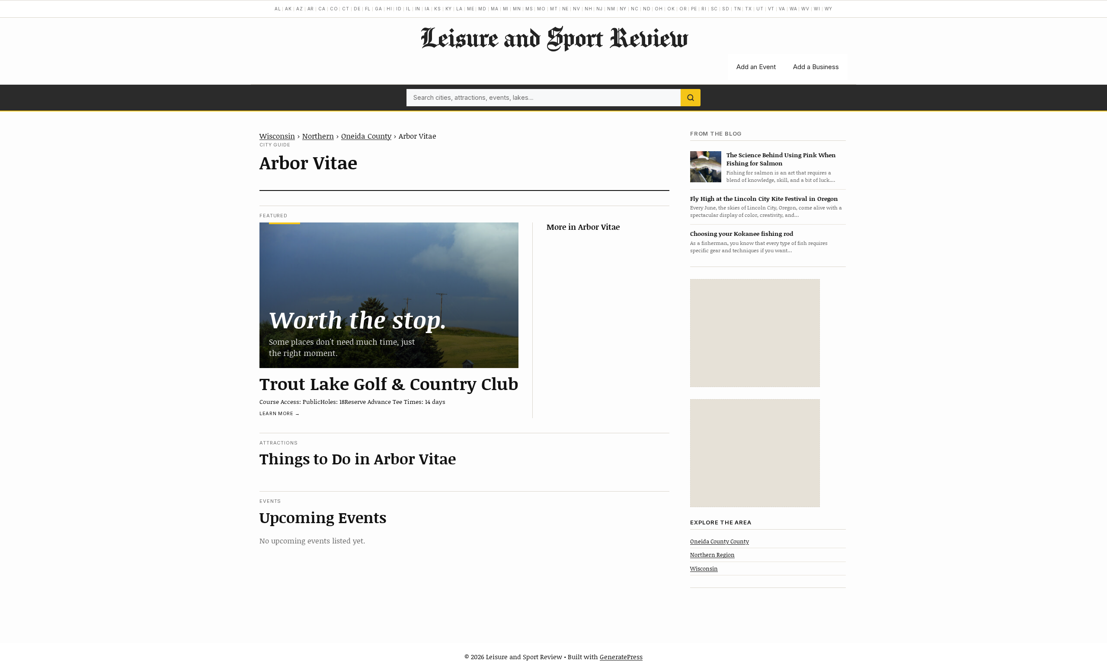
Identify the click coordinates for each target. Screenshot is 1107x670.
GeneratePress (621, 656)
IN (418, 8)
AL (278, 8)
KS (437, 8)
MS (529, 8)
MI (506, 8)
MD (482, 8)
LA (459, 8)
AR (310, 8)
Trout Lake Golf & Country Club (388, 383)
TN (737, 8)
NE (565, 8)
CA (322, 8)
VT (771, 8)
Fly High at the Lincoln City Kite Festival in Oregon (764, 198)
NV (576, 8)
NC (635, 8)
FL (368, 8)
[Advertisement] (755, 333)
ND (647, 8)
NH (588, 8)
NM (611, 8)
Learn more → (279, 413)
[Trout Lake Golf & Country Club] (388, 295)
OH (659, 8)
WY (829, 8)
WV (805, 8)
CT (345, 8)
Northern (318, 135)
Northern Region (712, 555)
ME (470, 8)
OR (683, 8)
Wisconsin (277, 135)
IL (408, 8)
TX (748, 8)
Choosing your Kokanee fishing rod (741, 233)
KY (448, 8)
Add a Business (816, 67)
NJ (599, 8)
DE (357, 8)
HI (389, 8)
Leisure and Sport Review (554, 37)
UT (760, 8)
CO (334, 8)
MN (517, 8)
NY (623, 8)
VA (782, 8)
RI (704, 8)
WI (817, 8)
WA (793, 8)
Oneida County (366, 135)
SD (725, 8)
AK (288, 8)
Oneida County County (719, 541)
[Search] (691, 97)
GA (378, 8)
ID (399, 8)
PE (694, 8)
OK (671, 8)
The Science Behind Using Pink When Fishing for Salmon (781, 159)
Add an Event (756, 67)
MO (541, 8)
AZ (299, 8)
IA (427, 8)
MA (495, 8)
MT (554, 8)
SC (714, 8)
